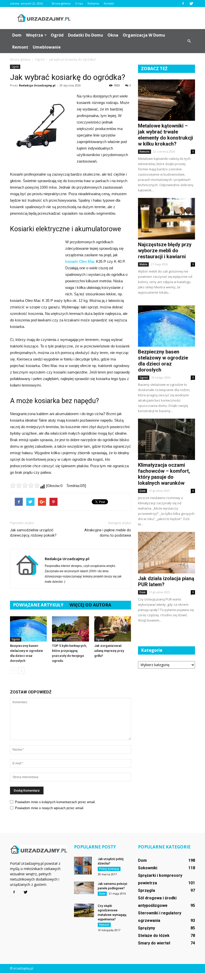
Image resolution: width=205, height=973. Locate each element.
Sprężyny (146, 928)
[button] (189, 41)
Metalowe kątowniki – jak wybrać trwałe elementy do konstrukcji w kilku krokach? (165, 135)
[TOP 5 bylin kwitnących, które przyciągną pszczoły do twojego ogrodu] (70, 629)
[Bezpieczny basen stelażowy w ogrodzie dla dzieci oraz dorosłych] (28, 629)
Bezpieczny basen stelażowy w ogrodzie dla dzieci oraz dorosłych (163, 361)
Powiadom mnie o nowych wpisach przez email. (49, 808)
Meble (143, 264)
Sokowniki (147, 868)
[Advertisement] (136, 18)
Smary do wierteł (154, 943)
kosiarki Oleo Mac (80, 261)
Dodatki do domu (85, 35)
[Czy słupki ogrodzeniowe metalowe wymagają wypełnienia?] (84, 910)
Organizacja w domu (144, 35)
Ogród (57, 35)
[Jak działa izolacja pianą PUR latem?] (166, 552)
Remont (20, 47)
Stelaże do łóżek (154, 935)
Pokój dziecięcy (109, 869)
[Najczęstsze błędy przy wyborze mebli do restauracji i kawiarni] (166, 218)
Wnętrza (34, 35)
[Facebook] (183, 3)
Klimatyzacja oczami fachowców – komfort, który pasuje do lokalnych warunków (164, 474)
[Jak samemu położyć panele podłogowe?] (84, 888)
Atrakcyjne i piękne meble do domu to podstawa (107, 533)
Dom (17, 35)
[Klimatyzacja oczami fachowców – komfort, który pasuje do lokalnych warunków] (166, 439)
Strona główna (61, 3)
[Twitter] (191, 3)
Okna (113, 35)
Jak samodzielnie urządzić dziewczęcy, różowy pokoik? (33, 533)
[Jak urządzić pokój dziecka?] (84, 866)
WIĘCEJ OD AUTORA (90, 605)
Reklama (93, 3)
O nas (79, 3)
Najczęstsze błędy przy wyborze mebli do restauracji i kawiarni (165, 250)
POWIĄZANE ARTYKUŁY (38, 605)
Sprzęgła (146, 890)
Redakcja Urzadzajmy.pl (37, 85)
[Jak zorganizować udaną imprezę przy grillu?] (112, 629)
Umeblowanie (47, 47)
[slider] (25, 485)
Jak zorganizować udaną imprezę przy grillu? (109, 651)
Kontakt (109, 3)
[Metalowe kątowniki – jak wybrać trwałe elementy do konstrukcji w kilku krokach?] (166, 100)
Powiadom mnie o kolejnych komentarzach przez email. (55, 802)
